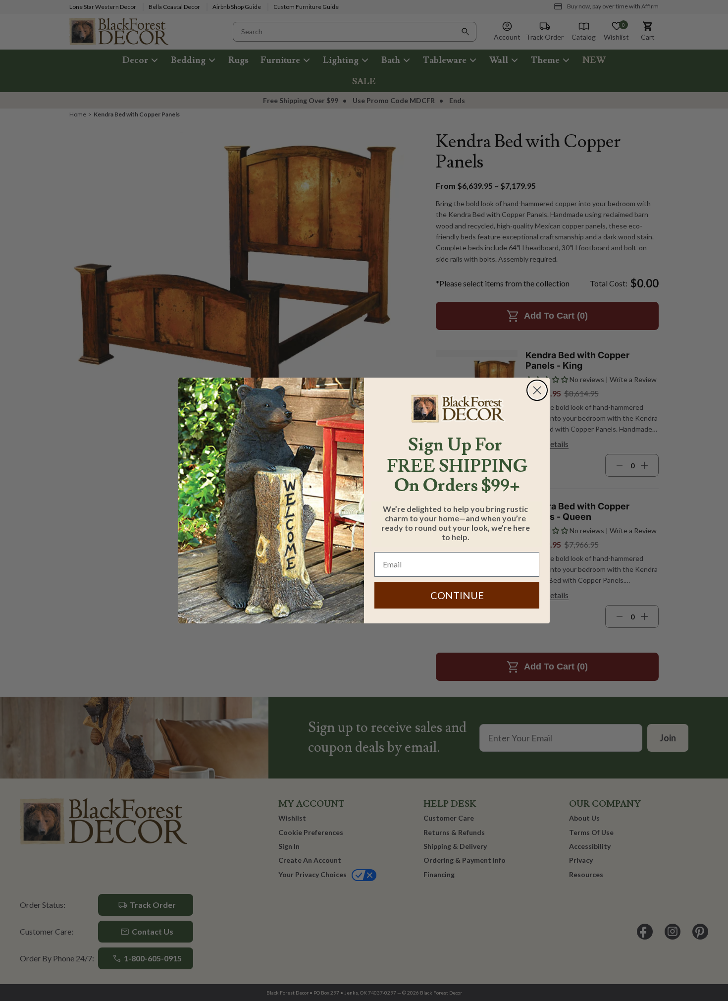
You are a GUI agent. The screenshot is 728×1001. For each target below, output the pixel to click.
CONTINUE (457, 595)
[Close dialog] (537, 390)
